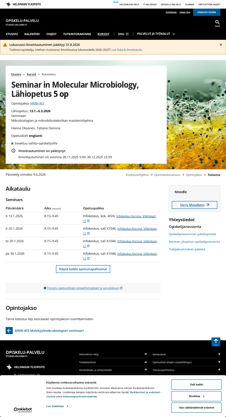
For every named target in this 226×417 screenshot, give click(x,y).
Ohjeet (51, 34)
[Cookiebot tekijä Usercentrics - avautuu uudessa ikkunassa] (22, 410)
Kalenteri (32, 34)
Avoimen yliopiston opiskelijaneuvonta (194, 242)
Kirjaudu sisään (206, 12)
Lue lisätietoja (55, 406)
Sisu (123, 34)
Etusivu (12, 34)
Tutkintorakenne (77, 34)
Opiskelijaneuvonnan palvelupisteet (192, 234)
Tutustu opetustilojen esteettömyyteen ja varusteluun (85, 288)
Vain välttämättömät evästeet (196, 407)
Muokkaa (194, 396)
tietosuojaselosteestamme (80, 396)
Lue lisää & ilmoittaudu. (127, 50)
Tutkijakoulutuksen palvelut (187, 249)
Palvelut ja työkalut (153, 34)
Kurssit (103, 34)
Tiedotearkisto (87, 362)
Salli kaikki (196, 384)
